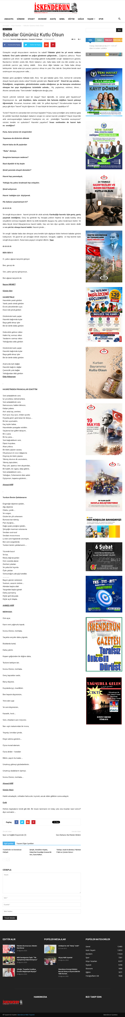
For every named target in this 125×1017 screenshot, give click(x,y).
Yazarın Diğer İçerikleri (25, 844)
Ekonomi (42, 19)
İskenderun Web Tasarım (26, 1015)
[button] (119, 19)
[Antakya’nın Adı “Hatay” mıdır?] (50, 949)
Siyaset (31, 19)
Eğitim (71, 19)
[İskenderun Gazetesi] (62, 8)
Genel (62, 19)
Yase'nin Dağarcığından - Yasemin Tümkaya (26, 39)
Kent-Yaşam (90, 950)
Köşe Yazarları (16, 26)
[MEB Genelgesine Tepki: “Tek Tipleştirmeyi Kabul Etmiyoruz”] (9, 960)
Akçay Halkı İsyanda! (65, 957)
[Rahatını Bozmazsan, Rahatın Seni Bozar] (9, 949)
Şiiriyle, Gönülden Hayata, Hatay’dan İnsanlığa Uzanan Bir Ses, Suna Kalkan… (41, 852)
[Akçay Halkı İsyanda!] (50, 960)
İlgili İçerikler (9, 844)
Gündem (20, 19)
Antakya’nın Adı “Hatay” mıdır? (68, 946)
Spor (101, 19)
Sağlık (81, 19)
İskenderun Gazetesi (110, 1015)
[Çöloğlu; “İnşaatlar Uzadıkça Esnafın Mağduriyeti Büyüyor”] (9, 972)
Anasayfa (8, 19)
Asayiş (53, 19)
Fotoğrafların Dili (92, 976)
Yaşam (90, 19)
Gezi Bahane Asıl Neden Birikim (68, 835)
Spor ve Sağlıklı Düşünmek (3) (14, 835)
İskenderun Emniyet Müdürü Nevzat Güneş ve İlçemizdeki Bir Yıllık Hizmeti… (69, 971)
